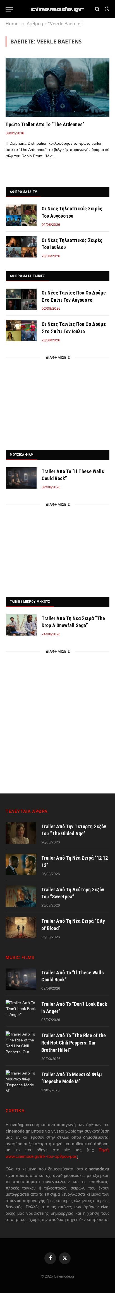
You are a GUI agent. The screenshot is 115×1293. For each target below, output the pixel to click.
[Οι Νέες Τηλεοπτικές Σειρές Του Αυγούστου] (21, 215)
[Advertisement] (58, 402)
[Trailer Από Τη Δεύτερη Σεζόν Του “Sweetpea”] (21, 896)
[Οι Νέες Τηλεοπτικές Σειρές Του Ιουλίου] (21, 246)
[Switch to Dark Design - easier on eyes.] (106, 8)
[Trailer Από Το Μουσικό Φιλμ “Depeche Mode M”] (21, 1081)
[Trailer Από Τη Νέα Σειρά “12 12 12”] (21, 864)
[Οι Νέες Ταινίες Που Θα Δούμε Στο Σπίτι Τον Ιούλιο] (21, 330)
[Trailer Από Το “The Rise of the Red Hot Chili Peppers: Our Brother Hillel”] (21, 1042)
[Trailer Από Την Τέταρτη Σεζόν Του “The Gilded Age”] (21, 833)
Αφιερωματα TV (23, 192)
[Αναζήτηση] (97, 9)
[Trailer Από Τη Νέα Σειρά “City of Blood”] (21, 927)
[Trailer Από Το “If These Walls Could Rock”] (21, 478)
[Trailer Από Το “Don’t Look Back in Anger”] (21, 1010)
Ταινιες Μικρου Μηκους (30, 601)
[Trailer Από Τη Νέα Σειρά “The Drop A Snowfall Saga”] (21, 625)
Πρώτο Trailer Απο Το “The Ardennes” (45, 124)
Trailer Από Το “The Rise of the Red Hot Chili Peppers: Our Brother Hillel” (73, 1042)
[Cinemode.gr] (57, 9)
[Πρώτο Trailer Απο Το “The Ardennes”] (57, 87)
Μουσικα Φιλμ (21, 454)
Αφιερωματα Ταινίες (27, 276)
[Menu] (9, 9)
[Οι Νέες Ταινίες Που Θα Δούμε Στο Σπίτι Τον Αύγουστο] (21, 299)
